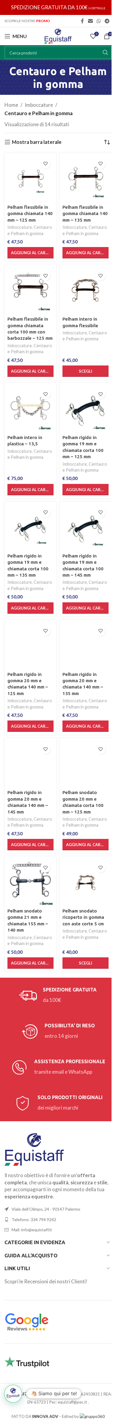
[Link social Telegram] (107, 20)
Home (11, 105)
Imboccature (39, 105)
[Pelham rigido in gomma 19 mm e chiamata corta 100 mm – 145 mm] (85, 527)
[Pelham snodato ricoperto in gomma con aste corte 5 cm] (85, 882)
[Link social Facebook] (82, 20)
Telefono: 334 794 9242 (34, 1219)
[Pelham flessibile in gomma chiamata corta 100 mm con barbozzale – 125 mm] (30, 290)
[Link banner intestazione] (58, 7)
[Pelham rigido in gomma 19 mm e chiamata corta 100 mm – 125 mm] (85, 409)
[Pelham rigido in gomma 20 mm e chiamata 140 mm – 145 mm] (30, 764)
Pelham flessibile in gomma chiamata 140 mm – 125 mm (30, 214)
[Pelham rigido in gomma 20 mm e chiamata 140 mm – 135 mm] (85, 646)
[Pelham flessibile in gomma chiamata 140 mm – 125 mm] (30, 179)
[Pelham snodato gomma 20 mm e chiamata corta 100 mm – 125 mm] (85, 764)
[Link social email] (90, 20)
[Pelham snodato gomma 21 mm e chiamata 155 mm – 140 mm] (30, 882)
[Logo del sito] (58, 35)
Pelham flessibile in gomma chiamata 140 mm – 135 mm (85, 214)
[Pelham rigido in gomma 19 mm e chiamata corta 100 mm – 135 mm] (30, 527)
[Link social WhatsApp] (99, 20)
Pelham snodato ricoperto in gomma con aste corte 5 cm (83, 917)
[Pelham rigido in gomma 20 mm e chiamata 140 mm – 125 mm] (30, 646)
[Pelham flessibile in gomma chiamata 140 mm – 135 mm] (85, 179)
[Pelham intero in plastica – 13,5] (30, 409)
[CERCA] (105, 52)
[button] (30, 252)
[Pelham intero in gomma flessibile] (85, 290)
